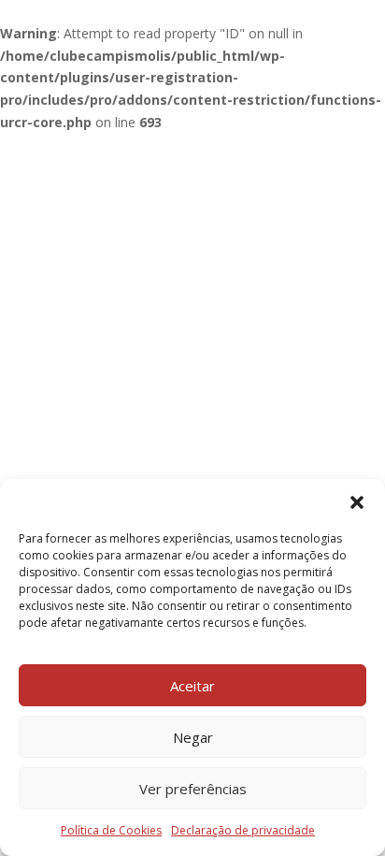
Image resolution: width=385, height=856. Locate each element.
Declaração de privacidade (243, 830)
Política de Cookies (111, 830)
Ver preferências (193, 788)
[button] (357, 502)
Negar (193, 737)
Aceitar (192, 685)
